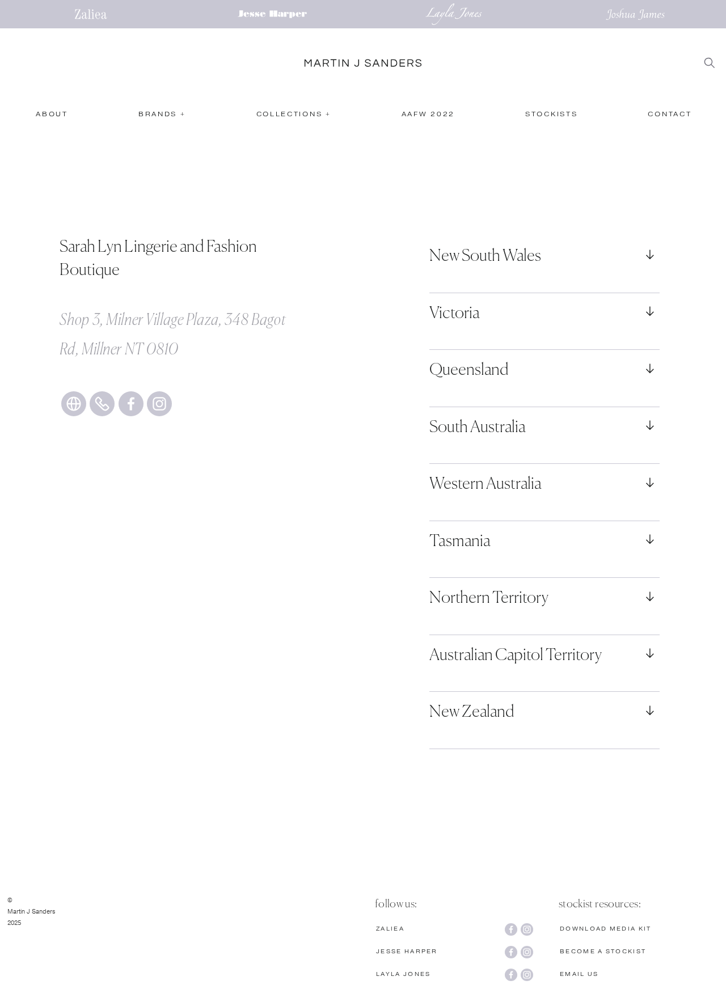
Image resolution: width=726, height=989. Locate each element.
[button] (161, 117)
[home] (363, 63)
